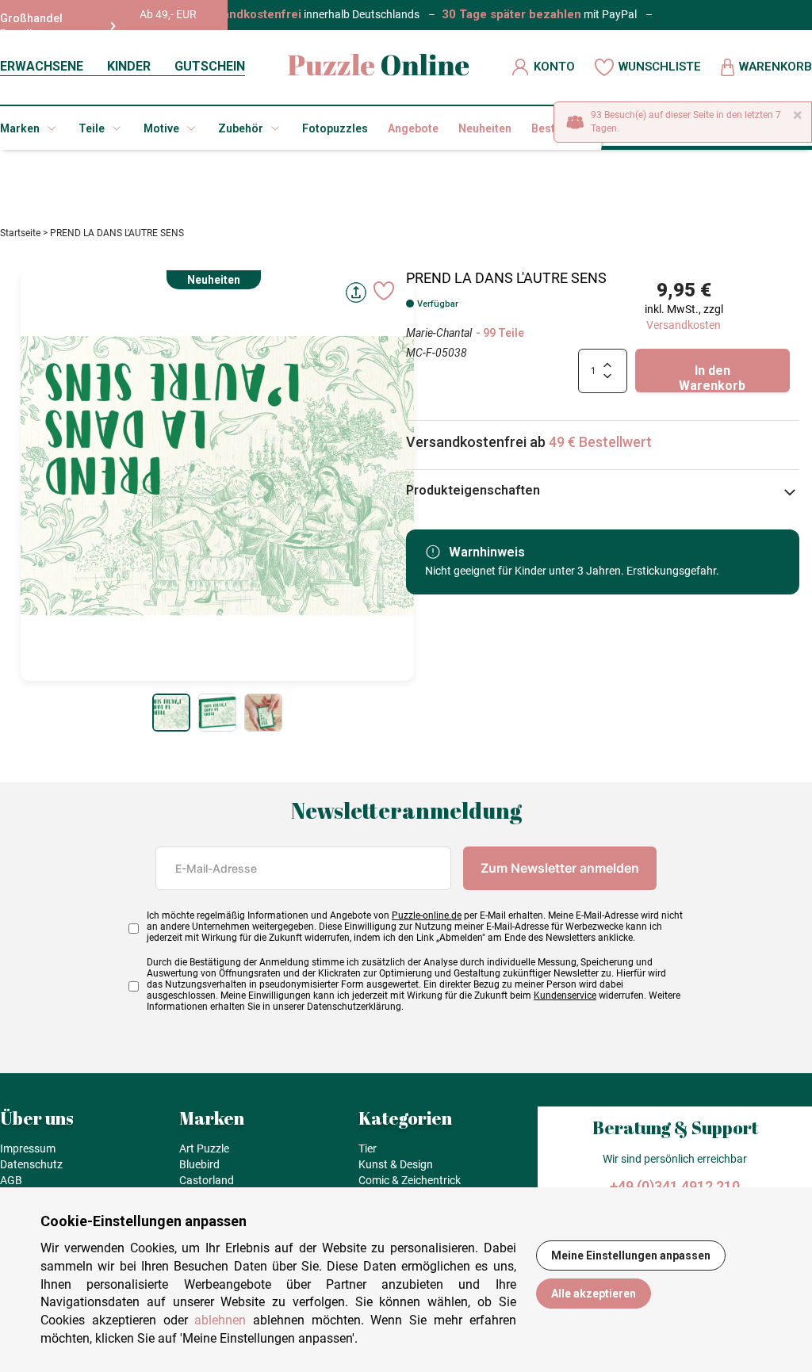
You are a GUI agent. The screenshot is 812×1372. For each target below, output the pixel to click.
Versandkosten (683, 325)
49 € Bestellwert (600, 442)
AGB (11, 1180)
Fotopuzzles (335, 128)
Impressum (28, 1148)
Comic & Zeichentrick (409, 1180)
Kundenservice (565, 995)
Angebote (413, 128)
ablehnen (220, 1320)
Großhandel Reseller (31, 26)
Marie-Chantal (439, 333)
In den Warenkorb (712, 377)
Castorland (206, 1180)
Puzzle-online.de (427, 915)
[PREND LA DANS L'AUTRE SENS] (171, 713)
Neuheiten (484, 128)
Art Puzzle (204, 1148)
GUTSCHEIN (209, 66)
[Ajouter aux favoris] (383, 291)
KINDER (129, 66)
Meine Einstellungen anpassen (630, 1255)
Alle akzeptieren (593, 1293)
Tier (367, 1148)
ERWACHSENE (41, 66)
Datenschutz (31, 1164)
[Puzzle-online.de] (378, 67)
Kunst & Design (395, 1164)
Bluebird (199, 1164)
